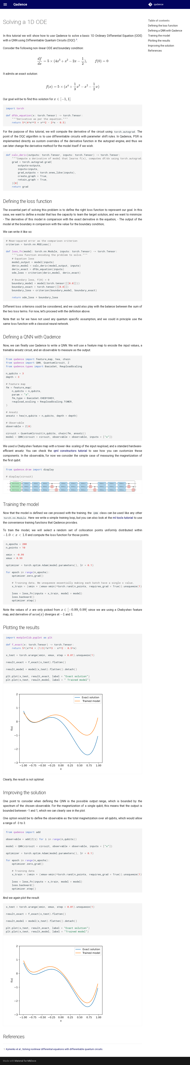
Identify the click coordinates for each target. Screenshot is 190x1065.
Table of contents (159, 20)
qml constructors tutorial (70, 451)
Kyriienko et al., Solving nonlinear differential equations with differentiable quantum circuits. (54, 1049)
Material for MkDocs (25, 1060)
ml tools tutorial (123, 518)
